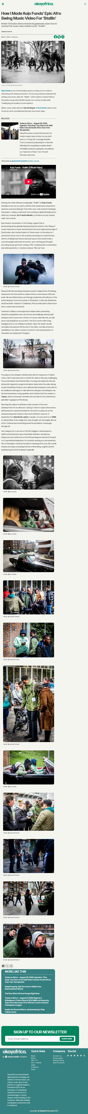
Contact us (57, 1056)
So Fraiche (41, 108)
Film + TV (34, 1060)
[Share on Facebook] (55, 37)
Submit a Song (58, 1060)
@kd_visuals (34, 161)
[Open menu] (2, 4)
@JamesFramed (19, 161)
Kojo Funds (5, 91)
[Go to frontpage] (44, 4)
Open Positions (59, 1063)
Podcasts (34, 1067)
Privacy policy (58, 1058)
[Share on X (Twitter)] (59, 37)
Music (33, 1058)
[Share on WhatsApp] (63, 37)
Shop (33, 1069)
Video (33, 1065)
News (33, 1056)
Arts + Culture (36, 1063)
